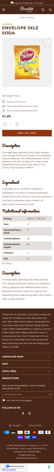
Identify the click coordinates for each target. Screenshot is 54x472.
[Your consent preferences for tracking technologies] (49, 467)
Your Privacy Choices (16, 466)
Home (22, 17)
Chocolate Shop (20, 445)
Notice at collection (9, 470)
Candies (29, 17)
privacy (28, 400)
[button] (43, 9)
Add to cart (27, 133)
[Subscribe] (50, 394)
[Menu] (3, 9)
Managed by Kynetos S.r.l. (27, 458)
